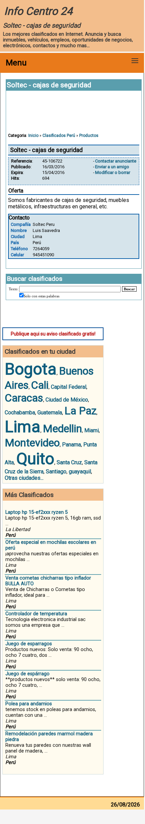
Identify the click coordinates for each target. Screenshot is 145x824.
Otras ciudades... (24, 478)
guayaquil (80, 471)
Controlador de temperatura (36, 614)
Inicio (33, 135)
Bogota (31, 369)
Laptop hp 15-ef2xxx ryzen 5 (36, 512)
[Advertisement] (74, 115)
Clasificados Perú (58, 135)
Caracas (24, 397)
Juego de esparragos (28, 644)
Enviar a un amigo (112, 166)
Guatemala (49, 412)
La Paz (80, 410)
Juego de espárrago (27, 674)
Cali (40, 385)
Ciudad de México (67, 399)
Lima (22, 426)
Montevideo (32, 442)
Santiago (56, 471)
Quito (35, 458)
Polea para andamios (28, 704)
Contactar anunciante (115, 161)
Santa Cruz (69, 462)
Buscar (129, 289)
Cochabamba (20, 412)
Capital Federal (68, 387)
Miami (91, 430)
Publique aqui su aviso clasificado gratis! (53, 333)
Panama (71, 444)
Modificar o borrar (112, 172)
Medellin (62, 428)
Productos (88, 135)
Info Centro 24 (38, 11)
